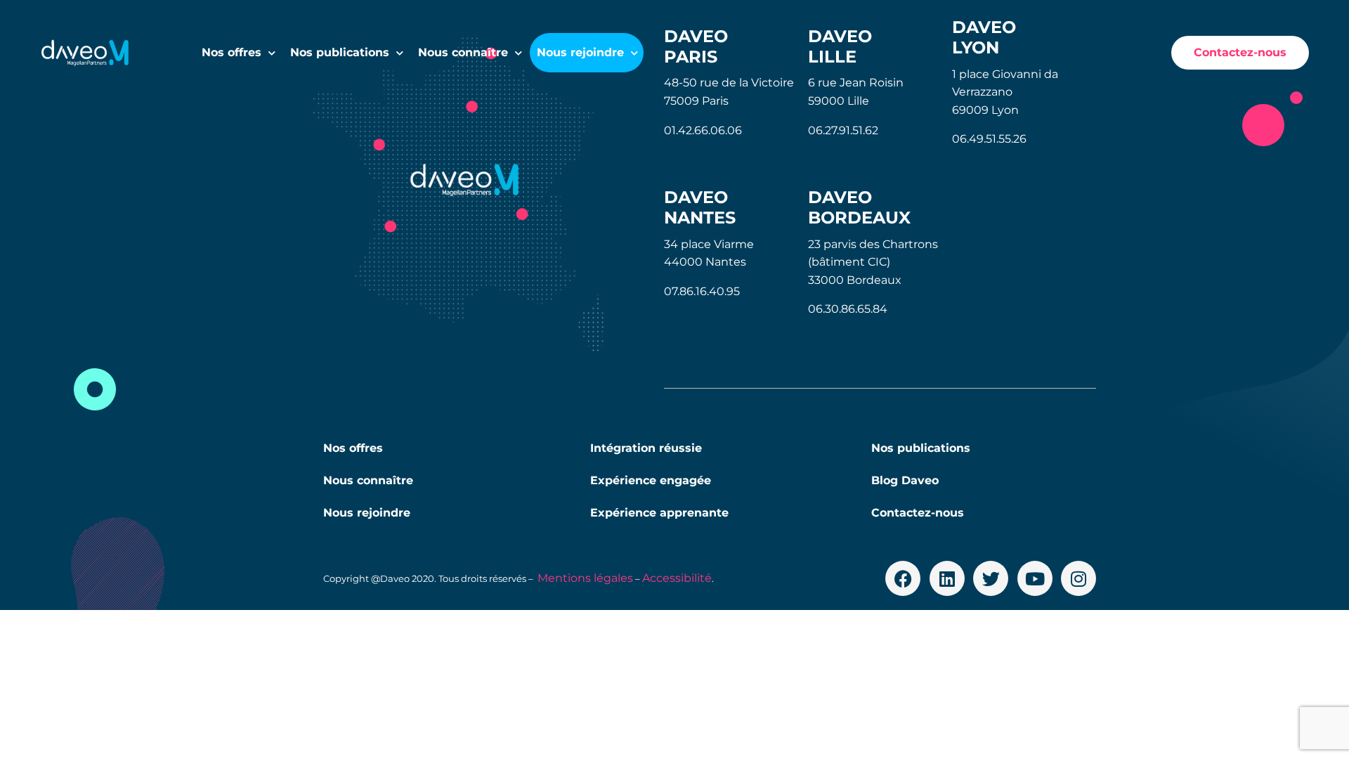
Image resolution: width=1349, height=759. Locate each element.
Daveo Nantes (700, 207)
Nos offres (231, 52)
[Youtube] (1035, 578)
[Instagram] (1078, 578)
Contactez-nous (917, 512)
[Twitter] (990, 578)
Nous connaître (368, 480)
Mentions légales (585, 578)
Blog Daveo (905, 480)
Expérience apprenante (659, 512)
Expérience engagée (650, 480)
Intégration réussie (646, 448)
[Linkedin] (947, 578)
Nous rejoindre (366, 512)
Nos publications (339, 52)
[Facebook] (902, 578)
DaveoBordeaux (859, 207)
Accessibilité (677, 578)
